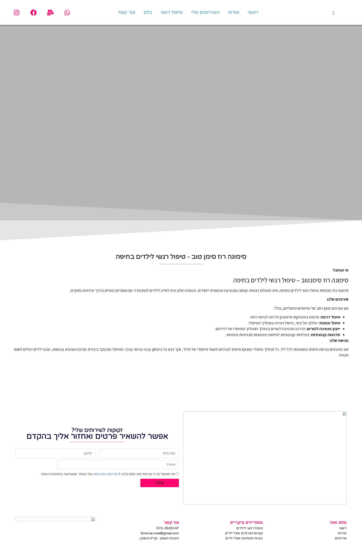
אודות (233, 12)
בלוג (148, 12)
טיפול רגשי (171, 12)
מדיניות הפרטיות (105, 474)
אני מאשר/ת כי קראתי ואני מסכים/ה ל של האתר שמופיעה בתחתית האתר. (107, 474)
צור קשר (126, 12)
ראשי (253, 12)
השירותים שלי (205, 12)
